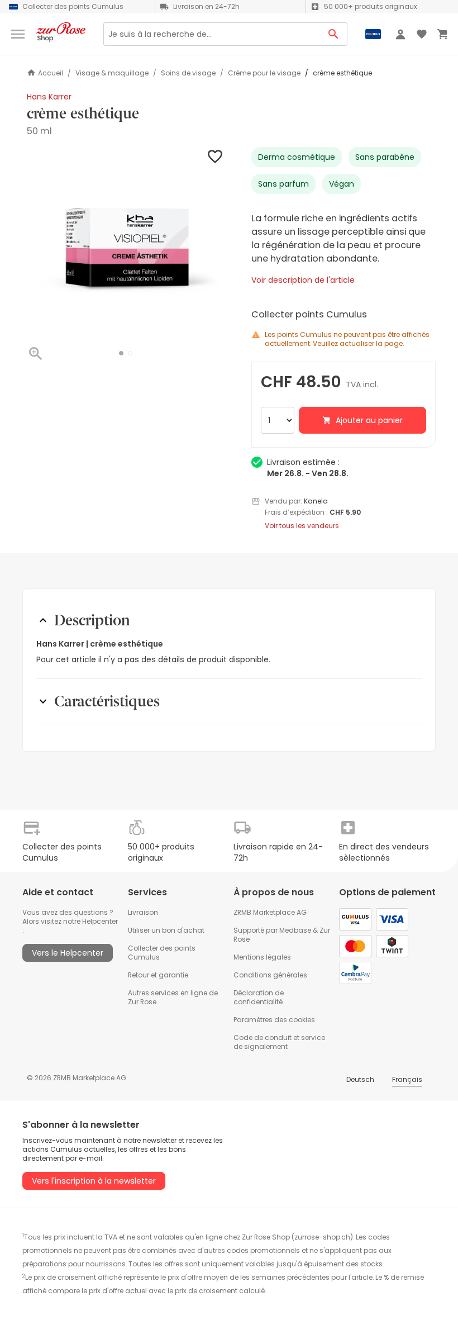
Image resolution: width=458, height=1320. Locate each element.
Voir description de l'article (303, 280)
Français (407, 1079)
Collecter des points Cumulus (161, 952)
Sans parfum (283, 183)
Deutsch (360, 1079)
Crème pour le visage (264, 73)
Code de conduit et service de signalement (279, 1042)
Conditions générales (270, 975)
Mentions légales (262, 957)
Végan (341, 183)
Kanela (316, 501)
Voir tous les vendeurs (302, 525)
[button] (121, 353)
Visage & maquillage (112, 73)
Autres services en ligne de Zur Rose (173, 997)
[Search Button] (333, 34)
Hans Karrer (49, 96)
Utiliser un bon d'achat (166, 930)
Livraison (143, 912)
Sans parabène (384, 157)
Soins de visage (188, 73)
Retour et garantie (158, 975)
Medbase (295, 930)
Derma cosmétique (296, 157)
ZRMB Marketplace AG (270, 912)
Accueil (50, 73)
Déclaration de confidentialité (258, 997)
